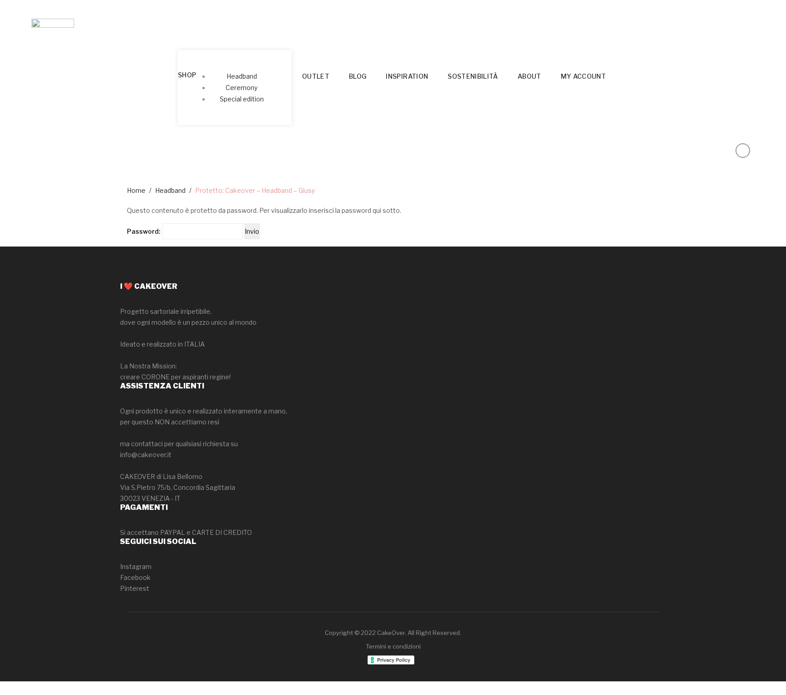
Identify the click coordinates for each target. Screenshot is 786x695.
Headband (170, 190)
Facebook (135, 577)
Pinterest (134, 588)
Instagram (135, 566)
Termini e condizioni (393, 646)
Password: (144, 231)
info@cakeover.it (145, 454)
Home (136, 190)
